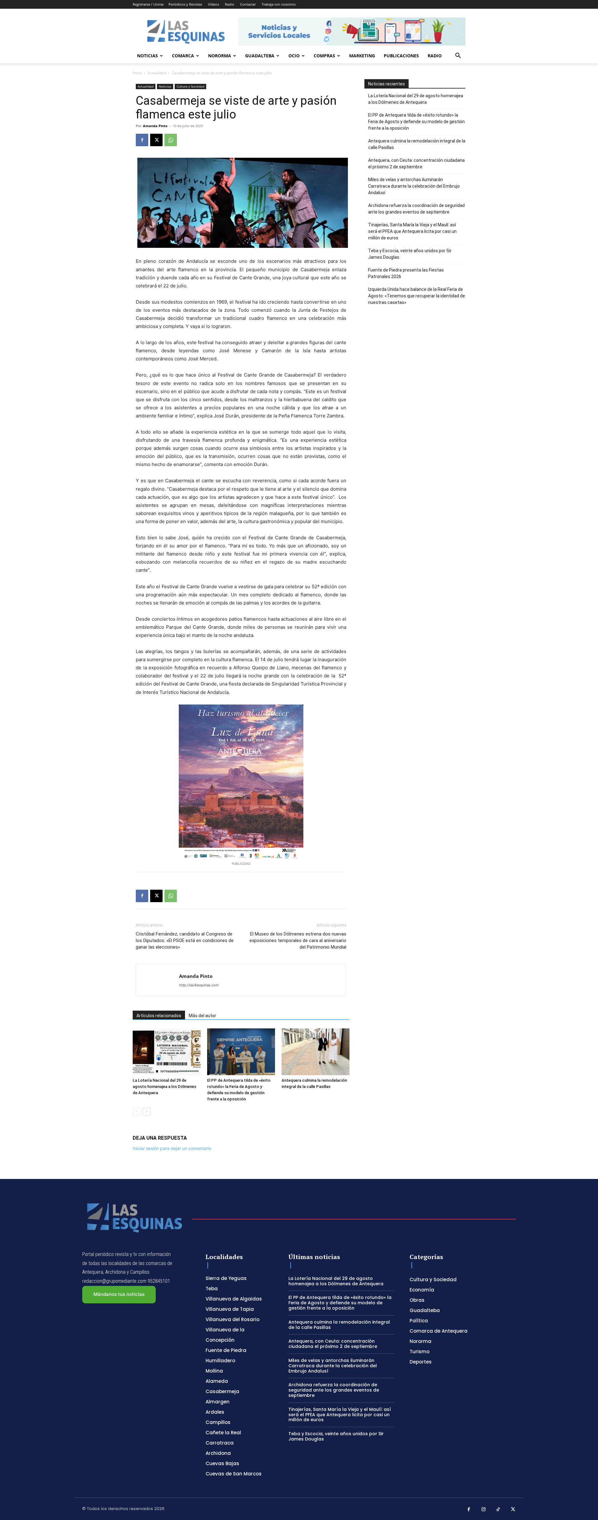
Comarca (183, 56)
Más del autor (202, 1015)
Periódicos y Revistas (185, 4)
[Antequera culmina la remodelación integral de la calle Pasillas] (315, 1051)
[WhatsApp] (170, 140)
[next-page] (146, 1111)
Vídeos (213, 4)
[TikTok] (498, 1510)
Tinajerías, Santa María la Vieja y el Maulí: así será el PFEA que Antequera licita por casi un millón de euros (412, 231)
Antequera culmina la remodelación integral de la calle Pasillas (416, 144)
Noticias (147, 56)
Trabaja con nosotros (279, 4)
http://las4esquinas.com (199, 985)
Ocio (294, 56)
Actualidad (157, 72)
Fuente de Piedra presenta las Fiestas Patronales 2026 (406, 273)
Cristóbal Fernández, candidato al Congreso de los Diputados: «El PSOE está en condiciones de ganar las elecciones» (185, 940)
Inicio (137, 72)
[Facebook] (142, 140)
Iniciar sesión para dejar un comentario (172, 1148)
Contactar (248, 4)
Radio (229, 4)
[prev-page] (136, 1111)
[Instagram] (484, 1510)
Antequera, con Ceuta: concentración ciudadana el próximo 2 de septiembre (416, 163)
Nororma (219, 56)
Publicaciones (401, 56)
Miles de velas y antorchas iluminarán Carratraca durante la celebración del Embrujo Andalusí (414, 186)
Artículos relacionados (158, 1015)
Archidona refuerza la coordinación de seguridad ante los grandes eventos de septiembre (416, 208)
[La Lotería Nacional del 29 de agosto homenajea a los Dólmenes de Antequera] (167, 1051)
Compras (324, 56)
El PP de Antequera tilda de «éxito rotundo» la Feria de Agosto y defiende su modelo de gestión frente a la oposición (416, 122)
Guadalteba (259, 56)
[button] (457, 56)
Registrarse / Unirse (148, 4)
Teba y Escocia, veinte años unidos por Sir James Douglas (410, 254)
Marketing (362, 56)
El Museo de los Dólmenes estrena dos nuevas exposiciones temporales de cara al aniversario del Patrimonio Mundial (297, 940)
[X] (156, 140)
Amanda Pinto (155, 125)
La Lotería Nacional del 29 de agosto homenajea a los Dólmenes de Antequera (164, 1086)
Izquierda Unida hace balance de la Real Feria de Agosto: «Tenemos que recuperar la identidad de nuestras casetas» (416, 296)
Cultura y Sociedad (190, 86)
